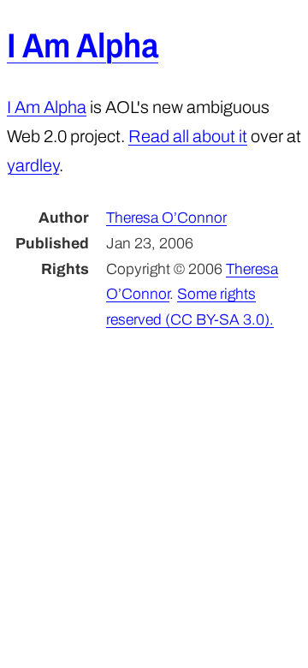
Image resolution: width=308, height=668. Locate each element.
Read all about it (187, 136)
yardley (33, 165)
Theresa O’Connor (166, 218)
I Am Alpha (82, 45)
